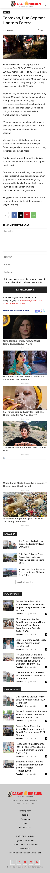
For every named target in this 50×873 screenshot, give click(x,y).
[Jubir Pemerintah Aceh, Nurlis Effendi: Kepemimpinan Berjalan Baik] (8, 643)
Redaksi (10, 30)
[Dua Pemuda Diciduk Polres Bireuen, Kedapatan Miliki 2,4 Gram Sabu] (10, 544)
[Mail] (25, 862)
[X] (20, 215)
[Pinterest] (27, 215)
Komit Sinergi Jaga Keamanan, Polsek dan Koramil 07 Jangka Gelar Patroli (32, 572)
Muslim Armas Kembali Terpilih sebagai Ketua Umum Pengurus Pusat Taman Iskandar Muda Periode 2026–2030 (31, 625)
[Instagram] (19, 862)
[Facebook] (14, 215)
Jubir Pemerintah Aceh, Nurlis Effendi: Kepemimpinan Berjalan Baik (31, 643)
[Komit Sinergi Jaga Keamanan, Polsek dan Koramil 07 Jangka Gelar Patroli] (10, 572)
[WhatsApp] (33, 215)
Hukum (6, 12)
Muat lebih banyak (24, 582)
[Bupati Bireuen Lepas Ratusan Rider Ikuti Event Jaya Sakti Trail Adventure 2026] (8, 715)
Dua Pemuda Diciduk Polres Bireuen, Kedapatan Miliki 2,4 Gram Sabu (31, 544)
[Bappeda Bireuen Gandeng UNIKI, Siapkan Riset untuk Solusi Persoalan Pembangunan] (8, 764)
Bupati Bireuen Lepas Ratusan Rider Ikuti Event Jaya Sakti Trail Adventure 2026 (31, 714)
